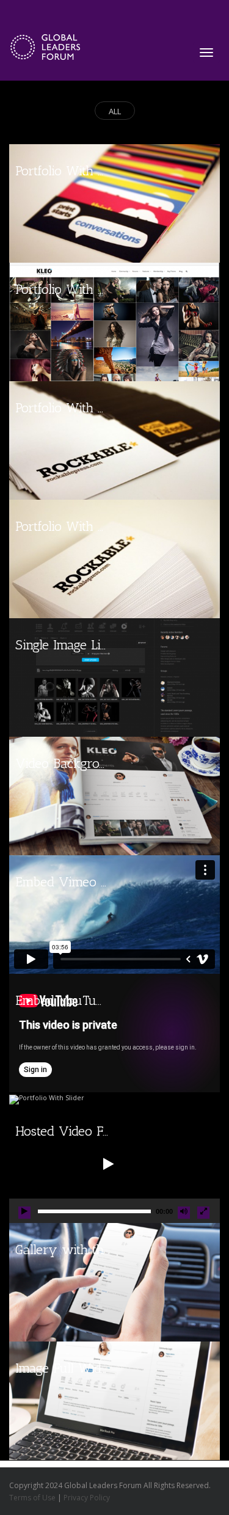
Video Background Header (91, 763)
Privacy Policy (87, 1497)
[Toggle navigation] (206, 52)
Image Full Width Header (86, 1368)
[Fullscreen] (203, 1213)
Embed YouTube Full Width (94, 1000)
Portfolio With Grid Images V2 (101, 170)
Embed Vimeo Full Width (87, 882)
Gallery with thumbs (74, 1249)
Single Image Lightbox (77, 645)
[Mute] (184, 1213)
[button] (107, 1163)
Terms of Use (32, 1497)
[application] (114, 1163)
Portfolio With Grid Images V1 (100, 526)
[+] (114, 203)
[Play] (24, 1213)
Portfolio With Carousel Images (103, 408)
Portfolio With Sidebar (78, 289)
